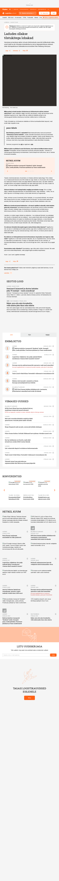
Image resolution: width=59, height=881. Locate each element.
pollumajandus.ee (42, 9)
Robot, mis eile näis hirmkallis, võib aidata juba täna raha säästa (20, 304)
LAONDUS (6, 22)
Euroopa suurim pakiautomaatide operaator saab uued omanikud (32, 365)
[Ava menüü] (10, 9)
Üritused (41, 17)
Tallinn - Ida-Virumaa (15, 495)
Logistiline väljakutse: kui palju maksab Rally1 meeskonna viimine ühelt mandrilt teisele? (12, 564)
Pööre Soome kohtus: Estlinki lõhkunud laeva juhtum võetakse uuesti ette (28, 433)
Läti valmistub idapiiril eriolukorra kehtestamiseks (21, 448)
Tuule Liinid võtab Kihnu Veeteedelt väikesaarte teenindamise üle (33, 373)
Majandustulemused (18, 387)
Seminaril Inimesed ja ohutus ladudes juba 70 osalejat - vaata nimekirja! (22, 289)
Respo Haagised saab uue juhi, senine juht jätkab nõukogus (23, 427)
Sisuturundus (14, 301)
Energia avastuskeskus (30, 495)
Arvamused (18, 17)
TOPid (24, 17)
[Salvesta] (53, 346)
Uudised (9, 286)
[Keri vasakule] (7, 171)
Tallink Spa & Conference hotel (47, 495)
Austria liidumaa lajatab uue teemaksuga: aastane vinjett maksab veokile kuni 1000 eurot (12, 591)
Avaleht (4, 17)
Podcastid (30, 17)
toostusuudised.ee (24, 9)
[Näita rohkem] (48, 9)
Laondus (6, 273)
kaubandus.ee (33, 9)
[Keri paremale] (51, 171)
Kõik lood (10, 17)
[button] (25, 655)
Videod (36, 17)
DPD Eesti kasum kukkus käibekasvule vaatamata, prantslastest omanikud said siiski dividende (43, 537)
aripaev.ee (16, 9)
